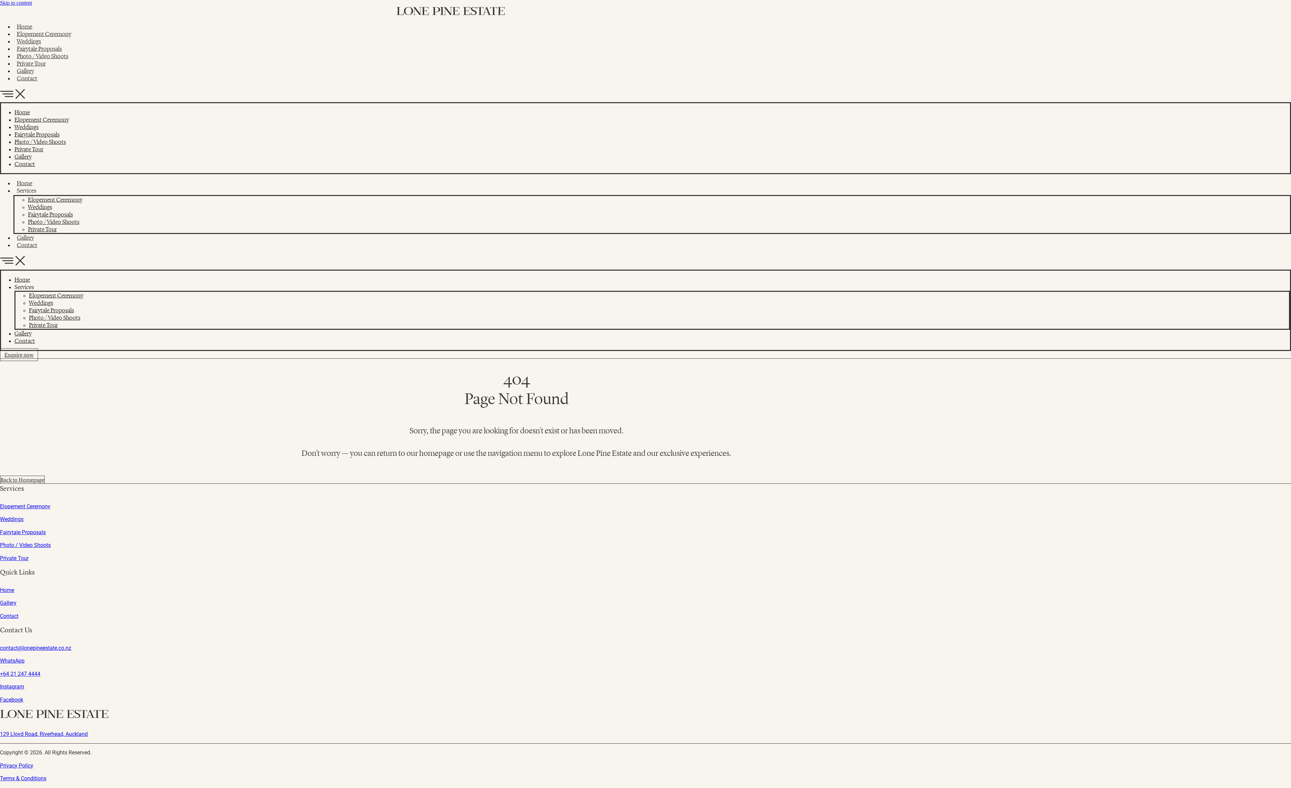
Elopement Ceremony (44, 34)
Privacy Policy (16, 765)
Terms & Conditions (23, 778)
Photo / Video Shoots (42, 56)
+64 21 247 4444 (20, 674)
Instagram (12, 686)
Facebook (11, 700)
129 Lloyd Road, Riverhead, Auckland (44, 734)
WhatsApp (12, 661)
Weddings (29, 41)
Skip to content (16, 3)
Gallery (25, 71)
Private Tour (31, 63)
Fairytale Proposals (39, 48)
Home (24, 26)
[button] (645, 94)
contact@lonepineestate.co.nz (35, 648)
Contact (27, 78)
